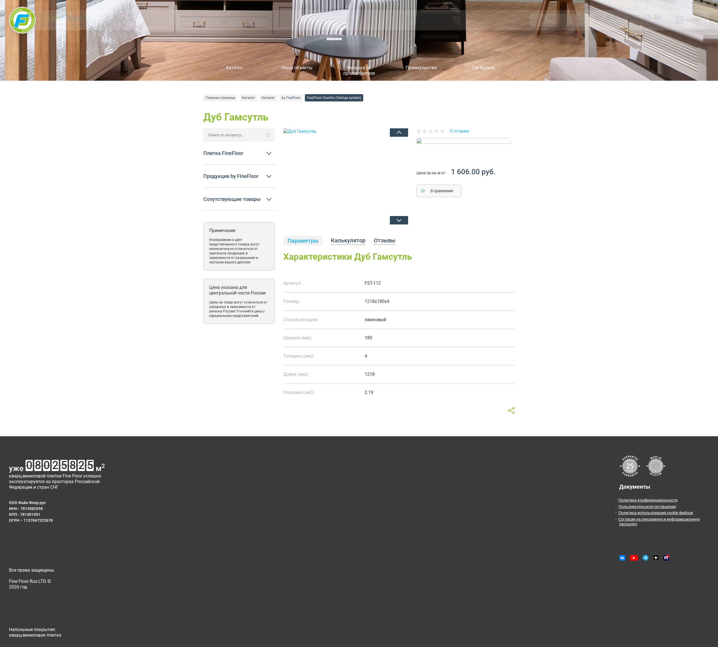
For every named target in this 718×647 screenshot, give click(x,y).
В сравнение (442, 191)
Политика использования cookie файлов (655, 513)
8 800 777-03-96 (634, 17)
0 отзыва (459, 131)
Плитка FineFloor (223, 153)
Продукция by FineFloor (230, 176)
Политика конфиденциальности (648, 500)
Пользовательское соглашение (647, 506)
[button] (399, 132)
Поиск (587, 20)
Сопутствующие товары (232, 199)
